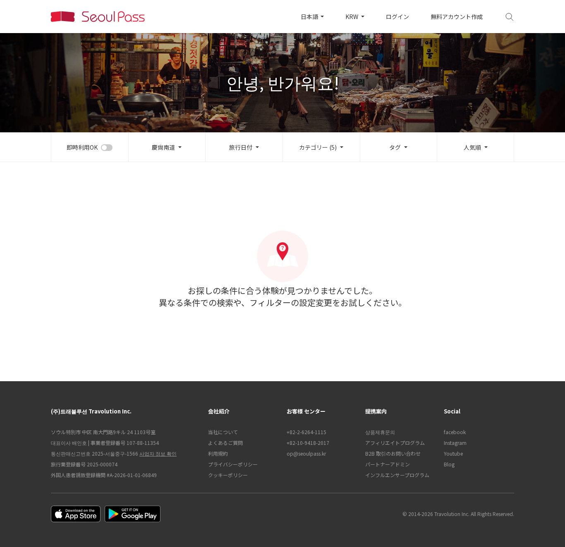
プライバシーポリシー (233, 464)
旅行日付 (240, 147)
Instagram (455, 442)
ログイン (397, 16)
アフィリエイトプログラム (395, 442)
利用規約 (218, 453)
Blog (449, 464)
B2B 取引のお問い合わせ (393, 453)
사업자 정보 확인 (158, 453)
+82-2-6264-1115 (306, 431)
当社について (223, 431)
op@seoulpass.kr (306, 453)
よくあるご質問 (225, 442)
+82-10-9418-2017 (308, 442)
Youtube (453, 453)
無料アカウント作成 (457, 16)
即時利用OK (82, 147)
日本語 (310, 16)
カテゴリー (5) (318, 147)
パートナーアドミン (387, 464)
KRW (352, 16)
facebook (455, 431)
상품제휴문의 (380, 431)
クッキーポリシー (228, 474)
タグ (395, 147)
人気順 (472, 147)
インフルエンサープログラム (397, 474)
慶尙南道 (163, 147)
